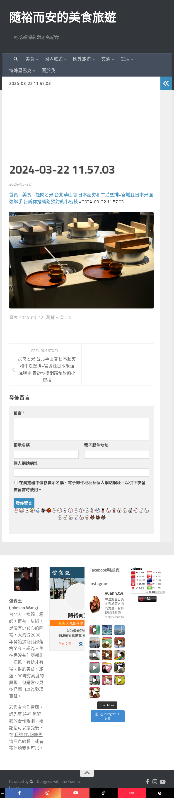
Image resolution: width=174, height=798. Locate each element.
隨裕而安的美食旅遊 (62, 17)
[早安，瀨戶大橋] (94, 642)
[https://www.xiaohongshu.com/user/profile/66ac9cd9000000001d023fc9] (132, 793)
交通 (105, 59)
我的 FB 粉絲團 (28, 734)
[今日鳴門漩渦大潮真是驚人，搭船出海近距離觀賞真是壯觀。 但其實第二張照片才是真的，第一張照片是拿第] (107, 630)
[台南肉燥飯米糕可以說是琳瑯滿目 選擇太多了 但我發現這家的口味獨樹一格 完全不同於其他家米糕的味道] (107, 680)
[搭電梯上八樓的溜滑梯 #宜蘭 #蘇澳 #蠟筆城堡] (119, 655)
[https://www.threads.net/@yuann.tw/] (160, 793)
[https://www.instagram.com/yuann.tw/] (47, 793)
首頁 (13, 195)
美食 (29, 59)
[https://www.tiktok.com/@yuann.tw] (103, 793)
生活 (125, 59)
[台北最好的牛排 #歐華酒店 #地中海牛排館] (107, 667)
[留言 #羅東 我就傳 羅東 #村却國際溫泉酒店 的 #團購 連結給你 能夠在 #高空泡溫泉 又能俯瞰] (94, 680)
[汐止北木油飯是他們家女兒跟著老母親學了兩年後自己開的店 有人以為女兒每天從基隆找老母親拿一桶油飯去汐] (119, 680)
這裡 (27, 714)
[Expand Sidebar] (166, 83)
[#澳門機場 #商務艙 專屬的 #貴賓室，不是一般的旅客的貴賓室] (94, 667)
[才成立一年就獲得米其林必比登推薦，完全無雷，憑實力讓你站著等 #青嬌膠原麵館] (107, 642)
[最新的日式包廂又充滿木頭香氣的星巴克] (119, 642)
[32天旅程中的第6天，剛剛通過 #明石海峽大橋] (119, 630)
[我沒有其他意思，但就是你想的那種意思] (94, 630)
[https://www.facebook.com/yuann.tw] (19, 793)
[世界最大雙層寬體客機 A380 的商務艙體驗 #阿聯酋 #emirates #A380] (94, 655)
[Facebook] (147, 781)
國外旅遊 (82, 59)
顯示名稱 (22, 445)
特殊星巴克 (20, 70)
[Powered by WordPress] (31, 781)
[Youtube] (162, 781)
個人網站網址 (26, 463)
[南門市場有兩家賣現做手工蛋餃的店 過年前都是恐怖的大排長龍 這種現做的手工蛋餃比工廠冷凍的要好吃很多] (119, 667)
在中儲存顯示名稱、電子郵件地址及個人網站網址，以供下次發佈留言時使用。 (79, 486)
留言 (19, 413)
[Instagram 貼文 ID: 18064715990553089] (94, 692)
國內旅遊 (54, 59)
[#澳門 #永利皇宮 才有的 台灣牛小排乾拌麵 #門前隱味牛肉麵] (107, 655)
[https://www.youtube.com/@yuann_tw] (75, 793)
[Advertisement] (81, 129)
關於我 (48, 70)
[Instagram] (155, 781)
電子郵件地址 (96, 445)
